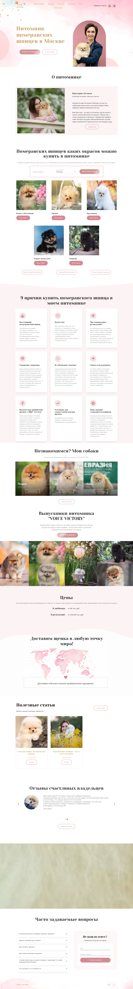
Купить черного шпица (32, 272)
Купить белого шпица (66, 272)
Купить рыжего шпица (101, 272)
